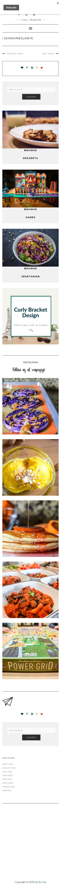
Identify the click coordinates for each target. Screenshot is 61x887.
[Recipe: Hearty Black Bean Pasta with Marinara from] (30, 590)
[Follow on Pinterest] (27, 68)
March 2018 (8, 786)
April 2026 (7, 764)
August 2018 (9, 768)
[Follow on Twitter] (42, 68)
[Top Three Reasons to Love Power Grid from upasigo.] (30, 651)
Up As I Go (40, 881)
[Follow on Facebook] (37, 68)
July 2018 (7, 771)
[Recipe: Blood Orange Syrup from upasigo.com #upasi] (30, 528)
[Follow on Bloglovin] (22, 68)
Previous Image (15, 54)
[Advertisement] (30, 844)
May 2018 (7, 779)
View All (6, 790)
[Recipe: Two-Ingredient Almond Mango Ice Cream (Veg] (30, 467)
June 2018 (7, 775)
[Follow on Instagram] (32, 68)
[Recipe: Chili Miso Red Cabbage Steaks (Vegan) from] (30, 406)
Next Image (48, 54)
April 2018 (7, 783)
